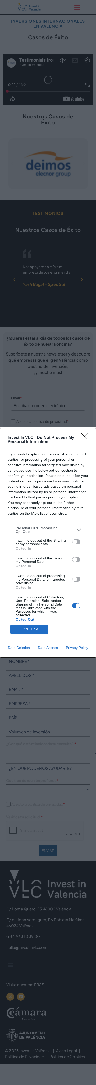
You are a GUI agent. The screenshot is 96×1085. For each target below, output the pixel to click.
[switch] (76, 541)
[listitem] (48, 529)
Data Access (48, 648)
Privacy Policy (77, 648)
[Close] (86, 438)
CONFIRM (29, 629)
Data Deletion (19, 648)
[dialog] (48, 542)
